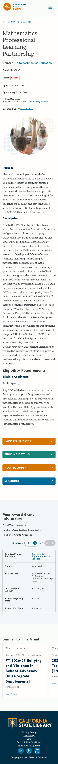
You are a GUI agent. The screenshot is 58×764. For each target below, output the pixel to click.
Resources (12, 481)
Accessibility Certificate (29, 742)
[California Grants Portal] (15, 7)
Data (29, 738)
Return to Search (18, 22)
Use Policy (29, 735)
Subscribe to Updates (29, 745)
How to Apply (15, 468)
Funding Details (17, 454)
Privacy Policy (29, 732)
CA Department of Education (33, 63)
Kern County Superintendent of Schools (41, 556)
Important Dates (17, 441)
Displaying (17, 543)
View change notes (38, 102)
